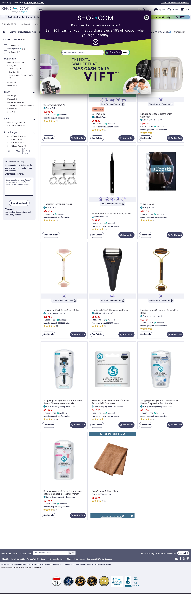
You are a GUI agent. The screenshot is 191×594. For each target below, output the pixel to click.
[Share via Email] (176, 559)
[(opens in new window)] (112, 459)
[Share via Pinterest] (187, 559)
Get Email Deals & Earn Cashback (16, 554)
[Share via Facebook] (180, 558)
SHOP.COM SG (7, 24)
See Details (48, 139)
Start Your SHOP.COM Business (175, 2)
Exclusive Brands (16, 17)
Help (13, 559)
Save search (179, 32)
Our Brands (13, 52)
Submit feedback (19, 203)
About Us (5, 559)
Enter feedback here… (14, 174)
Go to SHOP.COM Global (106, 517)
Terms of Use (18, 567)
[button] (58, 559)
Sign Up (72, 553)
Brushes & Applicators (24, 24)
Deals (36, 17)
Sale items (13, 45)
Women (38, 24)
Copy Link (183, 553)
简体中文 (70, 559)
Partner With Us (33, 559)
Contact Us (20, 559)
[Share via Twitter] (184, 559)
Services (45, 559)
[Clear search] (140, 9)
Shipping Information (33, 567)
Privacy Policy (6, 567)
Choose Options (50, 236)
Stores (29, 17)
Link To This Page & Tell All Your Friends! (158, 554)
